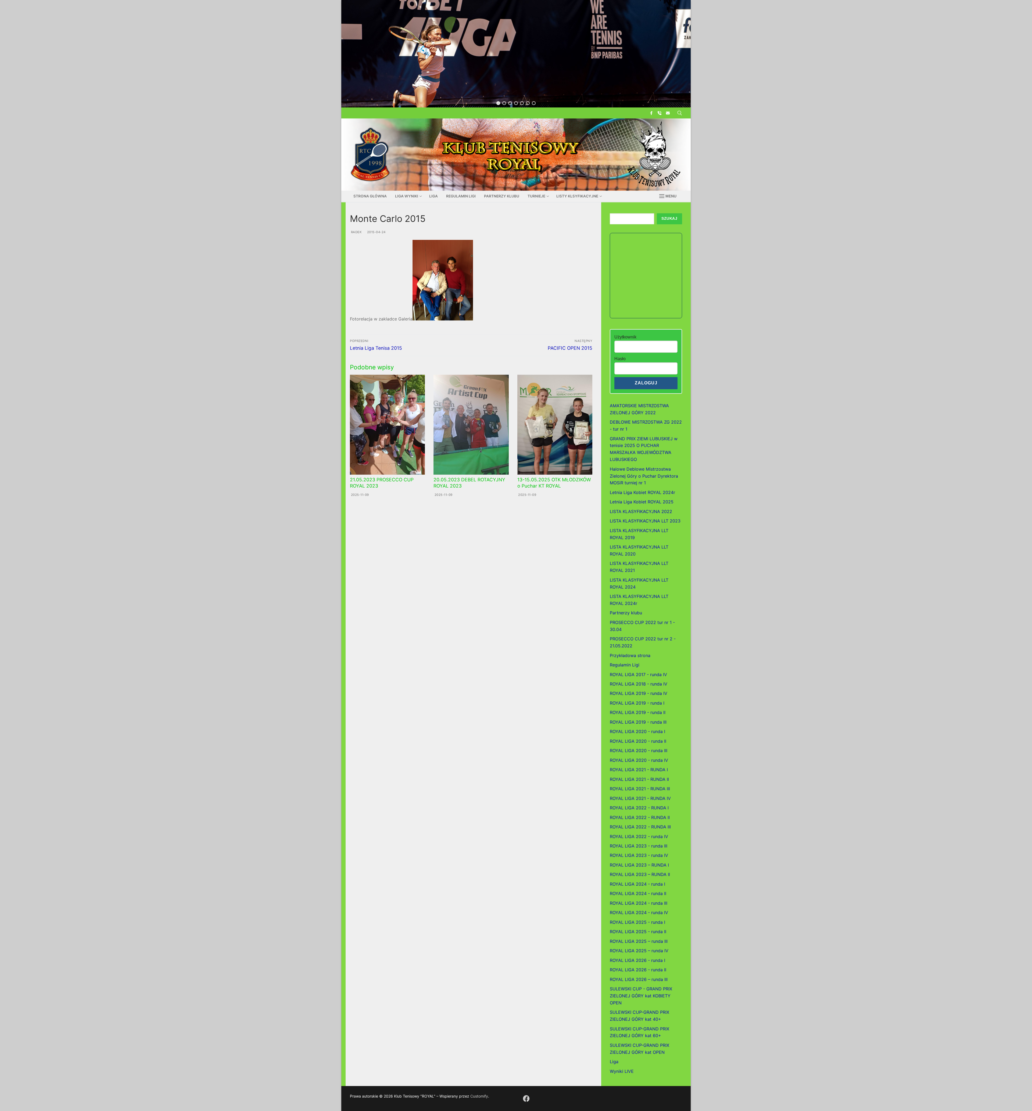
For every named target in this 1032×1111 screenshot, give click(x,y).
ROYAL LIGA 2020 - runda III (638, 750)
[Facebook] (651, 113)
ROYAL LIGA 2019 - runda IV (638, 693)
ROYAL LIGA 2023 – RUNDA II (640, 874)
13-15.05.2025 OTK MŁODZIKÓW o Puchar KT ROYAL (554, 483)
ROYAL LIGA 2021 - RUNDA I (639, 769)
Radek (356, 232)
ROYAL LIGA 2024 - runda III (638, 903)
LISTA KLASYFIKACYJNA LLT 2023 (645, 521)
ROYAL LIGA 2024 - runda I (637, 884)
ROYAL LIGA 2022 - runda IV (639, 836)
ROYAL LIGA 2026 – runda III (639, 979)
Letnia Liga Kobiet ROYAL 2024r (642, 492)
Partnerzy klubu (626, 612)
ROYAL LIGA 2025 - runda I (637, 922)
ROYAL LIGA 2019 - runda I (637, 703)
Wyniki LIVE (622, 1071)
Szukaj (669, 219)
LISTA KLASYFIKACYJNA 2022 (641, 511)
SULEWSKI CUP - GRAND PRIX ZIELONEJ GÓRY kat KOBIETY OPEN (641, 995)
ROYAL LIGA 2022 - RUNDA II (640, 817)
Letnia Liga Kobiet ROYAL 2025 (641, 501)
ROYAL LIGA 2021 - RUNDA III (640, 788)
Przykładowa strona (630, 655)
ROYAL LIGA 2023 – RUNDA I (639, 865)
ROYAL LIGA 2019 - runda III (638, 722)
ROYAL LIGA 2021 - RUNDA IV (640, 798)
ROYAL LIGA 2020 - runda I (637, 731)
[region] (516, 53)
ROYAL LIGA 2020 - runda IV (639, 760)
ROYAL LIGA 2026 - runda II (638, 969)
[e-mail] (668, 113)
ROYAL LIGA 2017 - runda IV (638, 674)
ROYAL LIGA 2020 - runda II (638, 741)
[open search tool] (679, 113)
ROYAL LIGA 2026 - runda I (637, 960)
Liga (614, 1061)
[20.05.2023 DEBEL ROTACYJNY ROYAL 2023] (470, 425)
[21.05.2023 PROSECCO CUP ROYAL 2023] (387, 425)
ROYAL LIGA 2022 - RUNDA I (639, 807)
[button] (498, 103)
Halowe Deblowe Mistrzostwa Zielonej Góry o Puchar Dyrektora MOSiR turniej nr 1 (644, 476)
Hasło (620, 358)
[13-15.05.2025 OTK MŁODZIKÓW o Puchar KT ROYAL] (554, 425)
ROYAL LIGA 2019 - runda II (637, 712)
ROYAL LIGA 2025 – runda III (639, 941)
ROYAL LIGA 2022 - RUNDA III (640, 826)
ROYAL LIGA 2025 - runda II (638, 931)
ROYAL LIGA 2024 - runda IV (639, 912)
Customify (479, 1096)
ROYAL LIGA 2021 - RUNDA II (639, 779)
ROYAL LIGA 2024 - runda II (638, 893)
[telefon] (659, 113)
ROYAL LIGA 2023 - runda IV (639, 855)
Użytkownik (625, 337)
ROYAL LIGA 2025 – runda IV (639, 950)
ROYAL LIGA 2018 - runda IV (638, 684)
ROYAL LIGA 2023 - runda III (638, 846)
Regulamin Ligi (624, 665)
